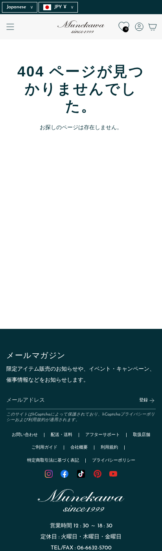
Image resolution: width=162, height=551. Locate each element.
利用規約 (36, 420)
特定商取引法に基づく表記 (53, 460)
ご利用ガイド (44, 447)
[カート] (152, 27)
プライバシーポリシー (113, 460)
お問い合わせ (25, 435)
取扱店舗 (141, 435)
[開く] (10, 27)
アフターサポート (102, 435)
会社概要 (79, 447)
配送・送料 (61, 435)
